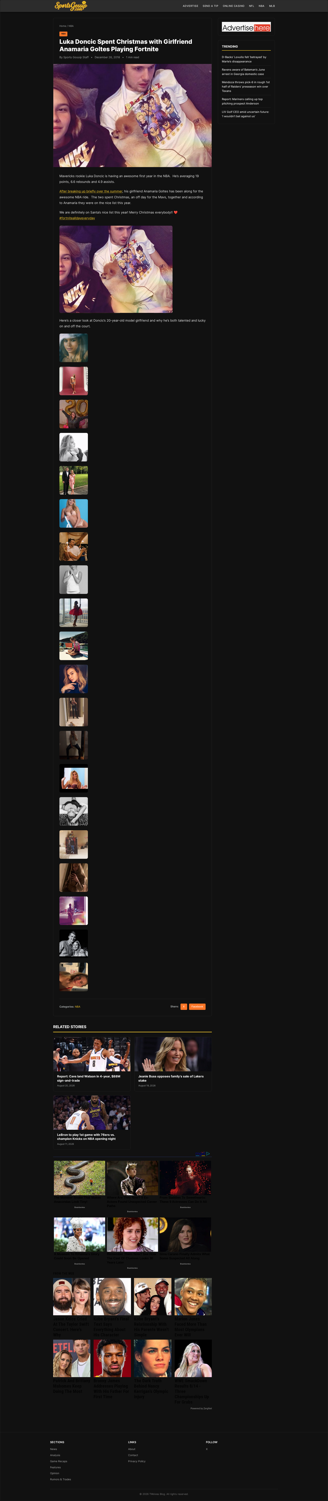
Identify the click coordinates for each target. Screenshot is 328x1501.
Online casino (233, 5)
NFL (251, 5)
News (53, 1449)
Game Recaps (58, 1461)
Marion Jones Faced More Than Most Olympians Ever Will (191, 1327)
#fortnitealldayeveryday (77, 218)
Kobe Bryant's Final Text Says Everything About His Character (111, 1327)
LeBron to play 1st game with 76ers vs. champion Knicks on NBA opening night (86, 1137)
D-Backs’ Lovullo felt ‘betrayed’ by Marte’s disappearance (244, 59)
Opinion (54, 1473)
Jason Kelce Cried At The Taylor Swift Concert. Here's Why (71, 1327)
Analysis (55, 1455)
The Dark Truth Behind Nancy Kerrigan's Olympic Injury (151, 1388)
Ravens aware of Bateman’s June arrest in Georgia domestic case (243, 72)
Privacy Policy (137, 1461)
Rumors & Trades (60, 1479)
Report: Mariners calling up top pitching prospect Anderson (242, 101)
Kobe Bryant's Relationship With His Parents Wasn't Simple (151, 1327)
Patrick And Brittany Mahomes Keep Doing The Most (71, 1386)
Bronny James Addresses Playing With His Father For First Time (111, 1388)
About (131, 1449)
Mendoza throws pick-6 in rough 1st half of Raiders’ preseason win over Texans (246, 86)
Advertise (190, 5)
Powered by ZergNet (201, 1408)
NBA (262, 5)
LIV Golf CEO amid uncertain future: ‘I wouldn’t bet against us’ (245, 114)
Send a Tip (210, 5)
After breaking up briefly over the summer (90, 191)
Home (62, 26)
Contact (133, 1455)
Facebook (197, 1006)
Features (55, 1467)
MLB (272, 5)
